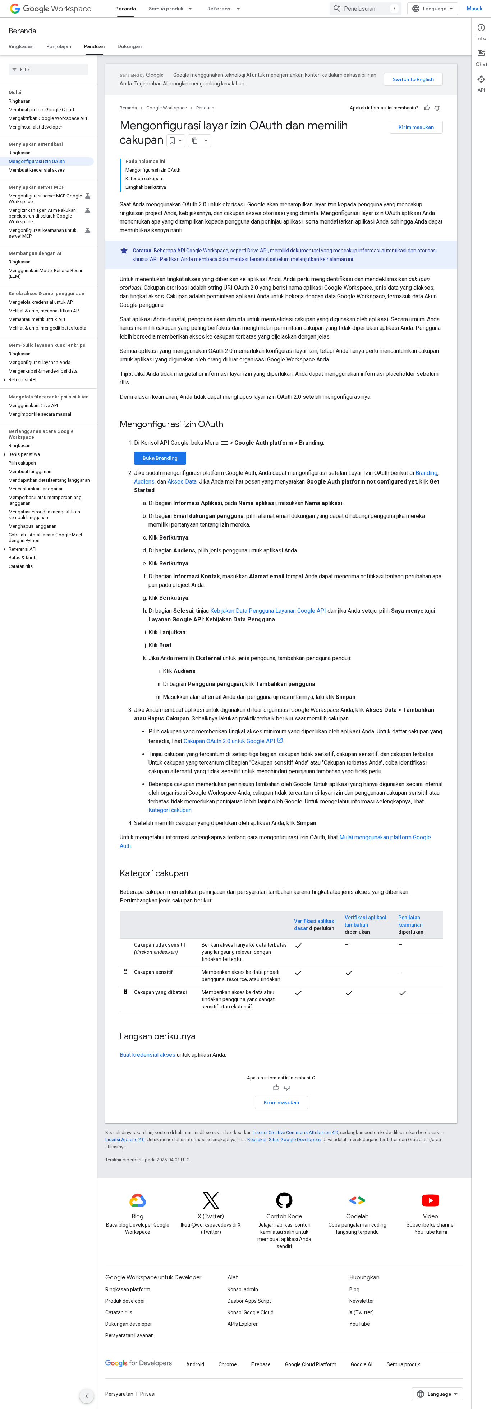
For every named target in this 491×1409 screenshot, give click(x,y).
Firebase (261, 1364)
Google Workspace (166, 108)
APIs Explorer (243, 1324)
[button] (47, 379)
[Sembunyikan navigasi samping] (86, 1396)
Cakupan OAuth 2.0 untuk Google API (229, 741)
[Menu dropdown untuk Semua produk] (192, 8)
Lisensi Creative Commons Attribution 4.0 (295, 1132)
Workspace (71, 9)
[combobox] (365, 8)
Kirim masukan (416, 127)
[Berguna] (426, 108)
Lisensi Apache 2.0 (124, 1139)
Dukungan (130, 46)
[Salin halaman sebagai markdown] (194, 141)
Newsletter (361, 1301)
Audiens (144, 481)
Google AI (361, 1364)
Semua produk (166, 8)
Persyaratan (119, 1394)
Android (195, 1364)
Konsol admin (243, 1289)
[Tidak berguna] (437, 108)
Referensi (219, 8)
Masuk (474, 8)
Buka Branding (160, 458)
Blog (354, 1289)
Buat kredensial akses (147, 1054)
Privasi (147, 1394)
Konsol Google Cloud (251, 1312)
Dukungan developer (128, 1324)
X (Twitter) (361, 1312)
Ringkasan (21, 46)
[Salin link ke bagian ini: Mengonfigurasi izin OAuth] (230, 425)
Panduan (94, 46)
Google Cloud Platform (310, 1364)
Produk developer (125, 1301)
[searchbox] (48, 69)
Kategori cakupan (170, 810)
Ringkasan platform (127, 1289)
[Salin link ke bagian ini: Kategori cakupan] (195, 874)
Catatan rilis (118, 1312)
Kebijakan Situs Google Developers (284, 1139)
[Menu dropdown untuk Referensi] (240, 8)
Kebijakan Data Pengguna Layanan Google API (268, 610)
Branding (426, 473)
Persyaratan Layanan (129, 1335)
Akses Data (182, 481)
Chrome (228, 1364)
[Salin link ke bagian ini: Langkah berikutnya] (203, 1037)
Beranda (125, 8)
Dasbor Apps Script (249, 1301)
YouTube (359, 1324)
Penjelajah (58, 46)
